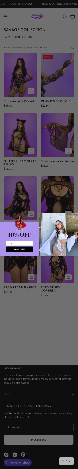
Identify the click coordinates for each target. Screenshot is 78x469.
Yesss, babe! (19, 249)
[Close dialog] (75, 215)
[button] (19, 254)
